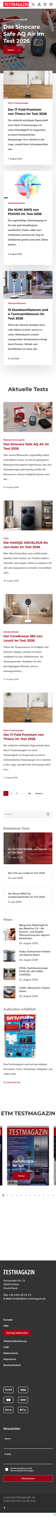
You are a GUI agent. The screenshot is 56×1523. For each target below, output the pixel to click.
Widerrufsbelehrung (15, 1341)
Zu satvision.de (11, 1082)
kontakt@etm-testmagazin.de (29, 1298)
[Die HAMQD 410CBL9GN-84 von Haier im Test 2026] (28, 516)
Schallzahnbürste (16, 203)
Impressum (9, 1359)
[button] (51, 4)
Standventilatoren (17, 303)
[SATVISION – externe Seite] (20, 1059)
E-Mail (8, 1454)
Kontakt (8, 1319)
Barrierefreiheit (12, 1365)
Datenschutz (10, 1353)
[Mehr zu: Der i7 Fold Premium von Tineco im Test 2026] (28, 118)
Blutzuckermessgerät (13, 440)
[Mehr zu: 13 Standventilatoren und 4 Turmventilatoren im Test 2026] (28, 318)
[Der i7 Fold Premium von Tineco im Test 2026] (28, 708)
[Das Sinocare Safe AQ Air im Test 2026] (28, 417)
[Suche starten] (48, 814)
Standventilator (11, 632)
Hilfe (6, 1325)
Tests (6, 538)
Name (8, 1438)
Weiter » (39, 793)
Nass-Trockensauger (18, 103)
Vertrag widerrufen (17, 1332)
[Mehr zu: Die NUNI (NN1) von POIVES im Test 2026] (28, 216)
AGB (6, 1347)
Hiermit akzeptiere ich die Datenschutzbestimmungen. (22, 1469)
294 (29, 793)
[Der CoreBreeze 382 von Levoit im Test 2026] (28, 609)
